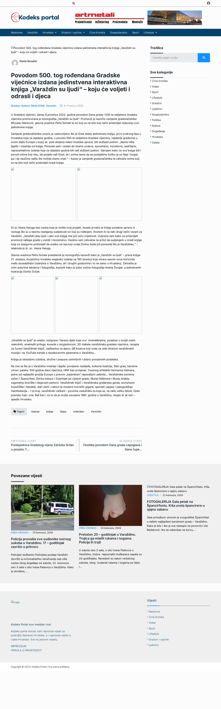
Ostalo (156, 142)
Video (155, 86)
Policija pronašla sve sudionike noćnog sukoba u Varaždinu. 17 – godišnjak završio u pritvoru (41, 543)
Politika (156, 120)
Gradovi (15, 105)
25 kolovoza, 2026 (43, 532)
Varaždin (32, 32)
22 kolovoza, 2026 (173, 495)
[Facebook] (208, 3)
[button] (49, 32)
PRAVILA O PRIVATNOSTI (26, 650)
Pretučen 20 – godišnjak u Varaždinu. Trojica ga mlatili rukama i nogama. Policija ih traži (107, 538)
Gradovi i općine (71, 32)
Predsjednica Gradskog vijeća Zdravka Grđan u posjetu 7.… (42, 445)
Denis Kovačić (28, 61)
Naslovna (16, 32)
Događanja (158, 131)
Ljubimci (157, 108)
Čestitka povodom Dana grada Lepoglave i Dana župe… (112, 445)
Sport (135, 32)
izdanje (35, 411)
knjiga (49, 411)
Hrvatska (48, 32)
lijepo (63, 411)
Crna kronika (97, 32)
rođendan (78, 411)
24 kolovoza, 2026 (111, 528)
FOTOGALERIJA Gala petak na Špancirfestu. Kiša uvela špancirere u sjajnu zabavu (176, 505)
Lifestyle (149, 32)
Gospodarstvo (118, 32)
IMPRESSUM (18, 646)
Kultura (26, 105)
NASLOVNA (38, 105)
